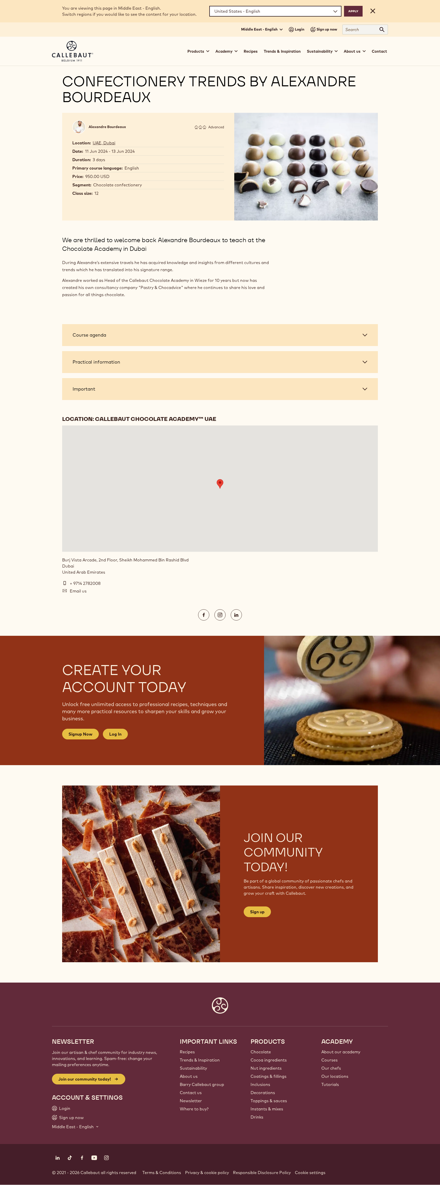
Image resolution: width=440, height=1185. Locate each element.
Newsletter (191, 1100)
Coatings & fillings (268, 1076)
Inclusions (260, 1084)
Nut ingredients (266, 1068)
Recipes (251, 51)
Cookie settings (310, 1172)
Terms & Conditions (161, 1172)
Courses (329, 1060)
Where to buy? (194, 1108)
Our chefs (331, 1068)
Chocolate (261, 1051)
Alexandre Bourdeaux (107, 127)
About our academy (340, 1051)
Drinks (257, 1117)
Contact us (191, 1092)
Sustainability (193, 1068)
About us (189, 1076)
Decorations (263, 1092)
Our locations (334, 1076)
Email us (78, 591)
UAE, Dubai (104, 142)
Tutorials (330, 1084)
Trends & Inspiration (282, 51)
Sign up (257, 911)
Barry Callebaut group (202, 1084)
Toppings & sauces (269, 1100)
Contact (379, 51)
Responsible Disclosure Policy (262, 1172)
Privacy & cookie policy (207, 1172)
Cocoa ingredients (269, 1060)
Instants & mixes (267, 1108)
